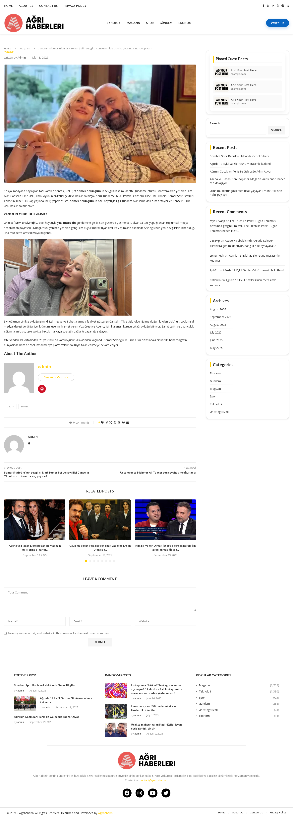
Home (8, 5)
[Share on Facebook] (107, 422)
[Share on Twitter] (110, 422)
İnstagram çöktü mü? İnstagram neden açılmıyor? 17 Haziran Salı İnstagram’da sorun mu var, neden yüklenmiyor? (156, 689)
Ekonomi (185, 23)
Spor (150, 23)
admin (22, 57)
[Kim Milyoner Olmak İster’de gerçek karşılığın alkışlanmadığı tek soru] (165, 519)
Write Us (277, 23)
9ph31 (214, 270)
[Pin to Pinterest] (115, 422)
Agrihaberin (105, 813)
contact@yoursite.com (154, 780)
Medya (10, 406)
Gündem (166, 23)
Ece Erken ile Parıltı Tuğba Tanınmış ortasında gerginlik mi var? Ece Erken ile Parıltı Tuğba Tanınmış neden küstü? (243, 226)
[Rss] (287, 5)
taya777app (217, 221)
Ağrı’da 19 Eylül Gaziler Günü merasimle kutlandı (240, 164)
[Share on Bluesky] (123, 422)
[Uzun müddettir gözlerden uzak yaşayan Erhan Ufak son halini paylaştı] (100, 519)
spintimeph (217, 255)
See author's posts (56, 377)
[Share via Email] (127, 422)
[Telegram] (282, 5)
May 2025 (216, 348)
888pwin (215, 280)
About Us (26, 5)
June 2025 (216, 340)
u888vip (215, 240)
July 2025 (215, 332)
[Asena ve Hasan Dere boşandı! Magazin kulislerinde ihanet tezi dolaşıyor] (34, 519)
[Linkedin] (273, 5)
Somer (25, 406)
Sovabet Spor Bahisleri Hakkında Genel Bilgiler (239, 156)
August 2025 (218, 325)
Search (215, 123)
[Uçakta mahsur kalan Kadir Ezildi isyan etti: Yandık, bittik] (116, 730)
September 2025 (220, 317)
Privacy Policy (75, 5)
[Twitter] (268, 5)
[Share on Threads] (119, 422)
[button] (9, 530)
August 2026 (218, 309)
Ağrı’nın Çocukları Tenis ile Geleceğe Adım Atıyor (240, 171)
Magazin (133, 23)
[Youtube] (277, 5)
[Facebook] (263, 5)
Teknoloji (113, 23)
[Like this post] (102, 422)
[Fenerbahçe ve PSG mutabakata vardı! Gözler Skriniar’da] (116, 711)
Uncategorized (219, 412)
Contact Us (48, 5)
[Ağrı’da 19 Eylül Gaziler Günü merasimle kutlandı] (25, 703)
